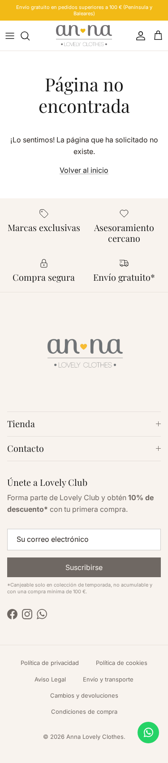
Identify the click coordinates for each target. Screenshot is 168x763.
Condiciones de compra (84, 711)
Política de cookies (121, 662)
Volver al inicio (84, 170)
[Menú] (10, 36)
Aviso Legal (50, 679)
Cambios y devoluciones (84, 695)
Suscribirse (84, 567)
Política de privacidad (50, 662)
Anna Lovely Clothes (95, 736)
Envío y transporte (108, 679)
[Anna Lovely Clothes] (84, 35)
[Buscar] (29, 36)
